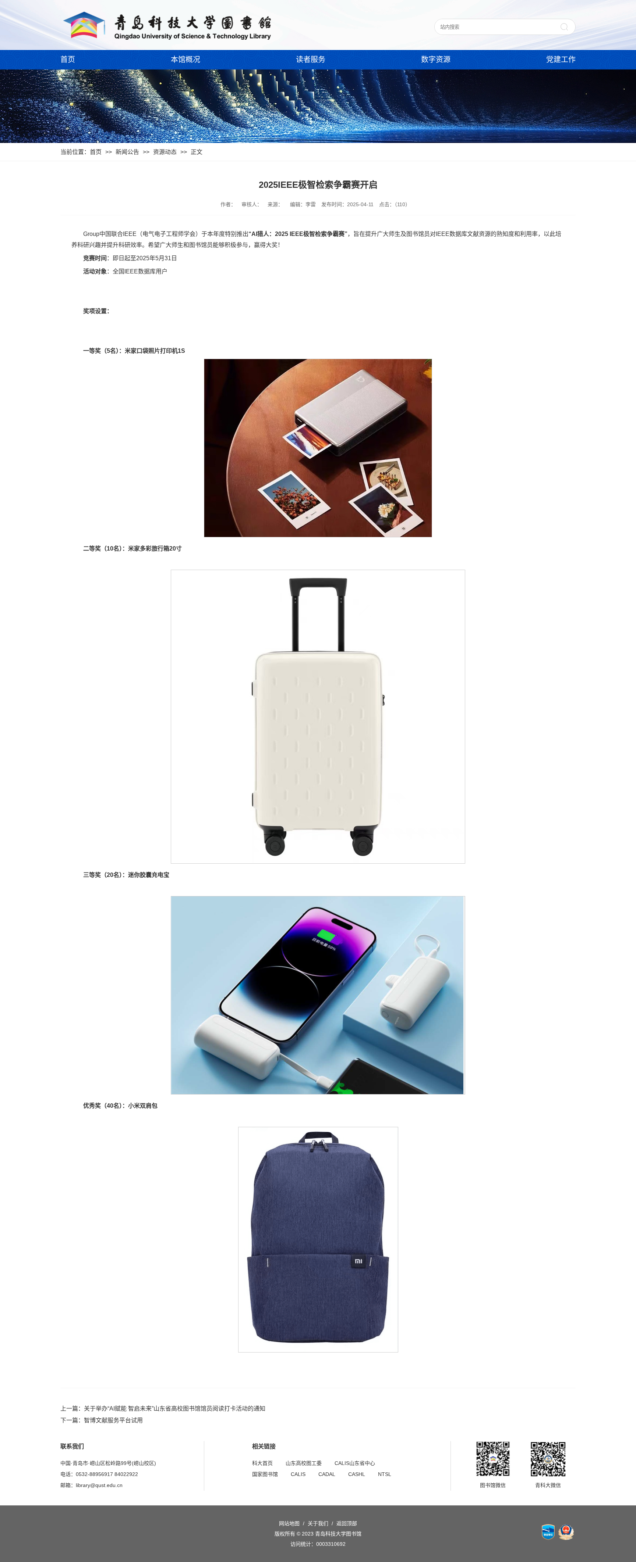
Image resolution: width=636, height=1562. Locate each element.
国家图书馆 (265, 1474)
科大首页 (262, 1463)
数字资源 (436, 59)
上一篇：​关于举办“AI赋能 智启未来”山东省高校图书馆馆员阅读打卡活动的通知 (162, 1408)
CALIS (298, 1474)
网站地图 (289, 1523)
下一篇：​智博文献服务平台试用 (101, 1420)
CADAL (326, 1474)
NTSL (384, 1474)
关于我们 (318, 1523)
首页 (67, 59)
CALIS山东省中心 (355, 1463)
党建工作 (561, 59)
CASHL (356, 1474)
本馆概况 (185, 59)
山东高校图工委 (304, 1463)
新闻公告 (127, 152)
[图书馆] (166, 25)
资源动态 (165, 152)
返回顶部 (346, 1523)
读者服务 (310, 59)
